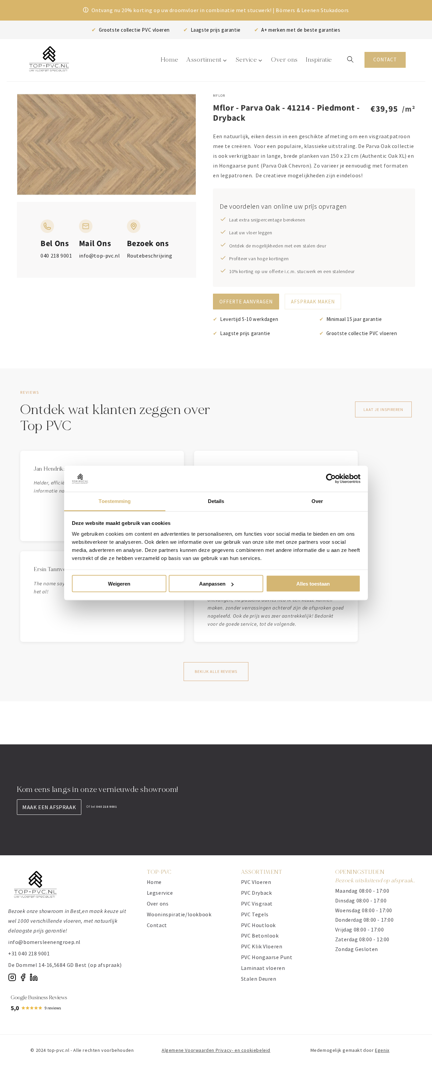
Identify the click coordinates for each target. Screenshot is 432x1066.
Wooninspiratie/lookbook (179, 914)
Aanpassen (212, 584)
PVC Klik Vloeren (261, 946)
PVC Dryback (256, 892)
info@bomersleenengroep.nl (44, 942)
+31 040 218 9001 (29, 953)
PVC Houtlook (258, 925)
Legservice (160, 892)
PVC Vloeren (256, 882)
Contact (157, 925)
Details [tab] (216, 501)
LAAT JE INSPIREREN (383, 409)
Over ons (158, 903)
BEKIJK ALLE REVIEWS (216, 671)
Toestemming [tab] (115, 501)
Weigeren (119, 584)
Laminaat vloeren (263, 968)
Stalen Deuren (258, 978)
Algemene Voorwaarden (189, 1050)
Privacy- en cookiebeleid (243, 1050)
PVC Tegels (255, 914)
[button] (350, 59)
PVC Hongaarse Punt (267, 957)
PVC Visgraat (257, 903)
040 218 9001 (56, 255)
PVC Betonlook (260, 935)
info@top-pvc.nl (99, 255)
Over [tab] (317, 501)
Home (154, 882)
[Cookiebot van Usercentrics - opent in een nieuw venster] (330, 479)
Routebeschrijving (149, 255)
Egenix (382, 1050)
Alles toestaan (313, 584)
